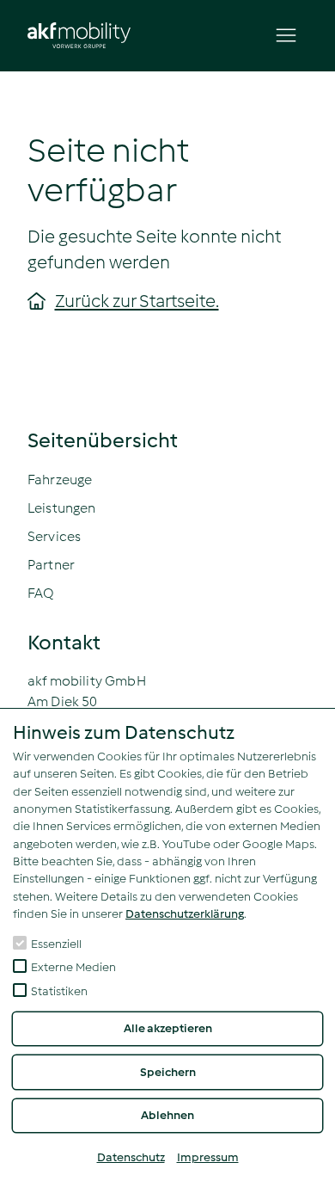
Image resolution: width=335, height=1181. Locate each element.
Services (54, 536)
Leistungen (61, 508)
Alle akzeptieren (168, 1028)
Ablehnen (167, 1115)
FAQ (40, 593)
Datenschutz (131, 1157)
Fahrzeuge (59, 479)
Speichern (168, 1072)
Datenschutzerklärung (184, 914)
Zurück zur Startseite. (137, 301)
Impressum (208, 1157)
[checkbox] (20, 943)
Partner (51, 565)
